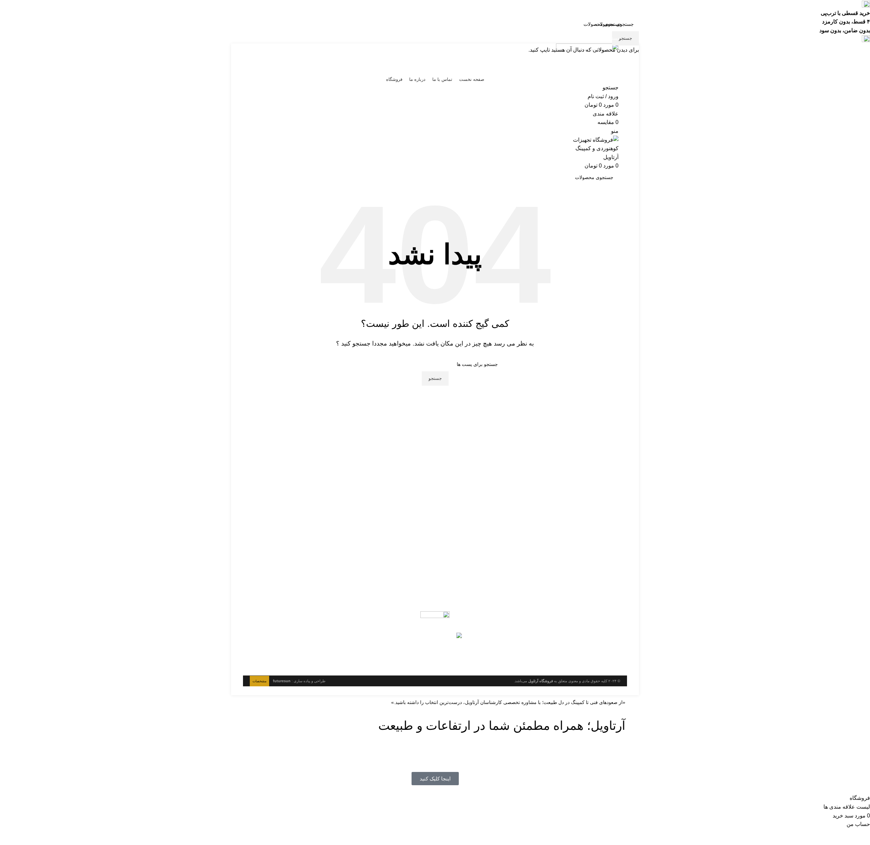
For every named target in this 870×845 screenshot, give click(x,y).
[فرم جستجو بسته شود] (861, 8)
